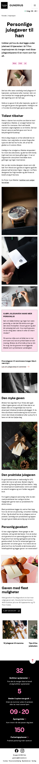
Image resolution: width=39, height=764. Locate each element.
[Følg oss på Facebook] (16, 750)
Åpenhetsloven (26, 761)
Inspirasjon (12, 16)
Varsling (34, 761)
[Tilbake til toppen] (32, 660)
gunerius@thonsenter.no (19, 758)
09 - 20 (31, 11)
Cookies (5, 761)
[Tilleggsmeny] (35, 5)
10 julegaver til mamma (13, 643)
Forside (4, 16)
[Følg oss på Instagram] (22, 750)
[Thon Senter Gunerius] (12, 5)
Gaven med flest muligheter (15, 590)
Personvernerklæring (15, 761)
